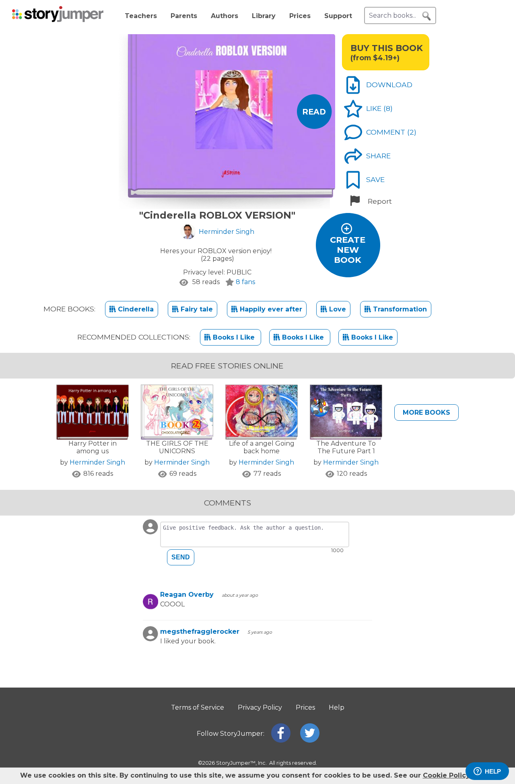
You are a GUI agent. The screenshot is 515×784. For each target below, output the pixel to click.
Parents (184, 16)
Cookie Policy (446, 775)
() (388, 108)
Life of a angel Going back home (262, 447)
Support (338, 16)
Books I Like (234, 337)
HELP (493, 771)
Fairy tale (196, 309)
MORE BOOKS (426, 412)
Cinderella (135, 309)
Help (336, 707)
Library (264, 16)
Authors (224, 16)
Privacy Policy (260, 707)
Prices (300, 16)
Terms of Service (197, 707)
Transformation (399, 309)
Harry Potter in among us (92, 447)
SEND (180, 557)
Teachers (141, 16)
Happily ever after (270, 309)
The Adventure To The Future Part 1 (346, 447)
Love (336, 309)
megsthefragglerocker (199, 631)
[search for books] (426, 16)
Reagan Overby (187, 594)
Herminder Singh (97, 462)
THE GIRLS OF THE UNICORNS (177, 447)
